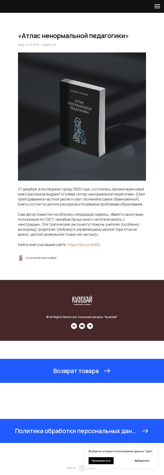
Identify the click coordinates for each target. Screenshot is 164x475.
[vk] (74, 328)
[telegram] (90, 328)
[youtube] (82, 328)
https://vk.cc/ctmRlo (84, 244)
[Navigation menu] (157, 6)
